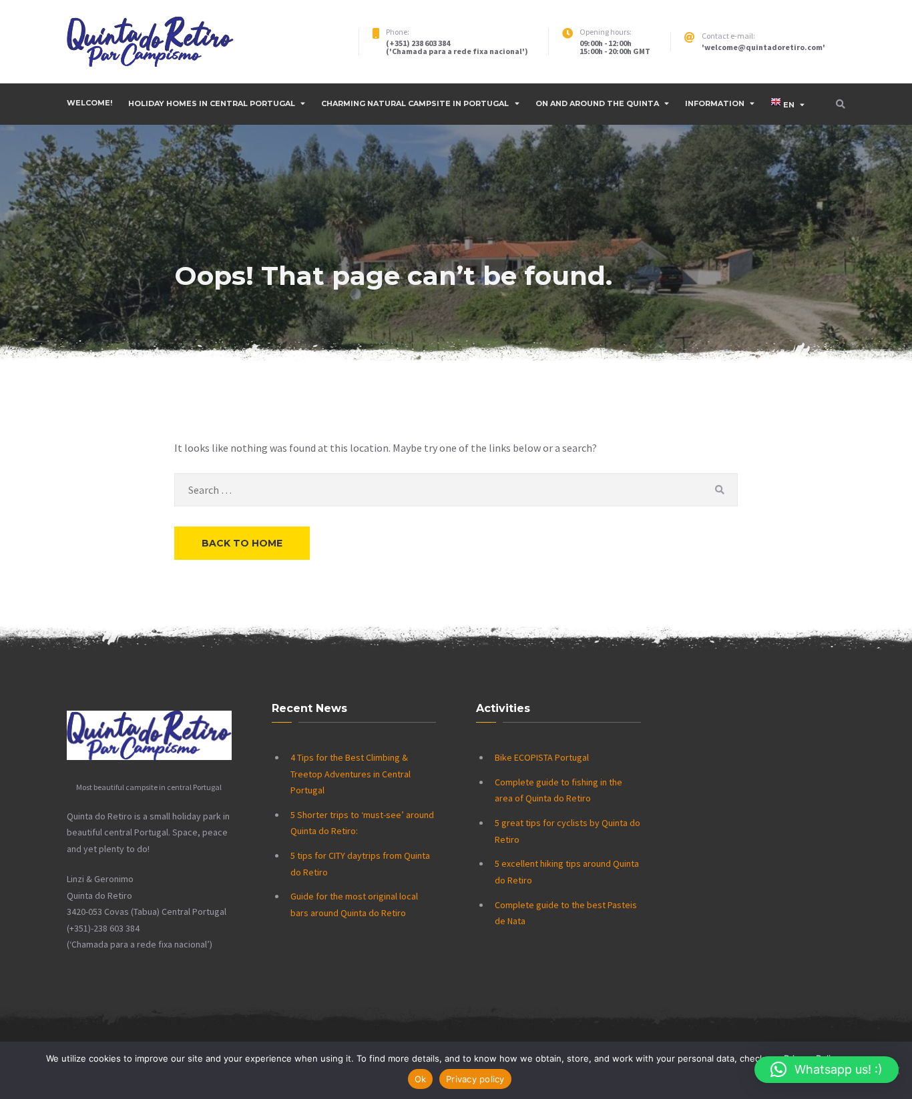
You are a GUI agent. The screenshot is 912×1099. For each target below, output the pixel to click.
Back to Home (242, 543)
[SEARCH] (719, 489)
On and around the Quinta (597, 103)
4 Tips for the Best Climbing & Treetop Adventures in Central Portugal (350, 773)
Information (714, 103)
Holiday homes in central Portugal (211, 103)
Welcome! (89, 102)
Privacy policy (475, 1079)
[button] (826, 1069)
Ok (421, 1079)
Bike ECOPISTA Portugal (542, 757)
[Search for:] (456, 489)
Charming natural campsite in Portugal (415, 103)
